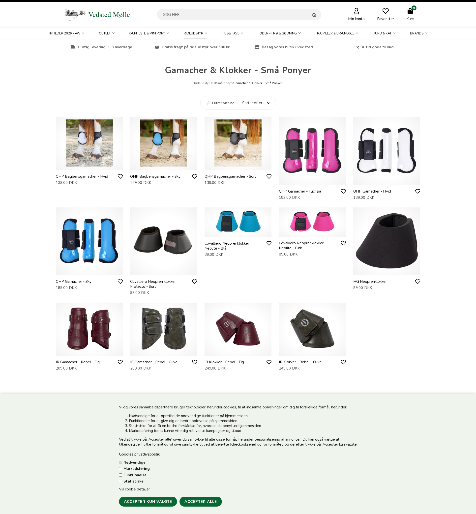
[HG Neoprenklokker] (387, 270)
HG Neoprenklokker (370, 281)
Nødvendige (134, 462)
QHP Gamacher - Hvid (372, 191)
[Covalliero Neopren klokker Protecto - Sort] (164, 270)
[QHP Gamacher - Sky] (89, 270)
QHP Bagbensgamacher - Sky (155, 176)
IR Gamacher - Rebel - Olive (154, 362)
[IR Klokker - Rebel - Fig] (238, 350)
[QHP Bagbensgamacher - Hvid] (89, 165)
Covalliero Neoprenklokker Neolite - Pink (301, 246)
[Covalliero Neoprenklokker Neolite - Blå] (238, 232)
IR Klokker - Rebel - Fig (224, 362)
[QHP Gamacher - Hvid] (387, 180)
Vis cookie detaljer (134, 489)
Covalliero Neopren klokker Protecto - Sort (153, 284)
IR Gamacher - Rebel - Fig (78, 362)
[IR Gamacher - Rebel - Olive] (163, 350)
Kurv (410, 18)
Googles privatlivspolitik (139, 454)
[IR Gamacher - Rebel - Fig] (89, 350)
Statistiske (133, 481)
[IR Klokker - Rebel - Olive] (312, 350)
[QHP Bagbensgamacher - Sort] (238, 165)
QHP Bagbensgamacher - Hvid (82, 176)
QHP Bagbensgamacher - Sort (230, 176)
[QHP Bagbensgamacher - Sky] (163, 165)
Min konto (356, 18)
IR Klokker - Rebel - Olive (300, 362)
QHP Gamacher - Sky (73, 281)
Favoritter (385, 18)
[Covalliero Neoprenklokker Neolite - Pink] (312, 231)
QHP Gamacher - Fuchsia (300, 191)
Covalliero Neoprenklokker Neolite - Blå (227, 246)
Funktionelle (135, 475)
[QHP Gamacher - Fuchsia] (312, 180)
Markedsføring (136, 468)
